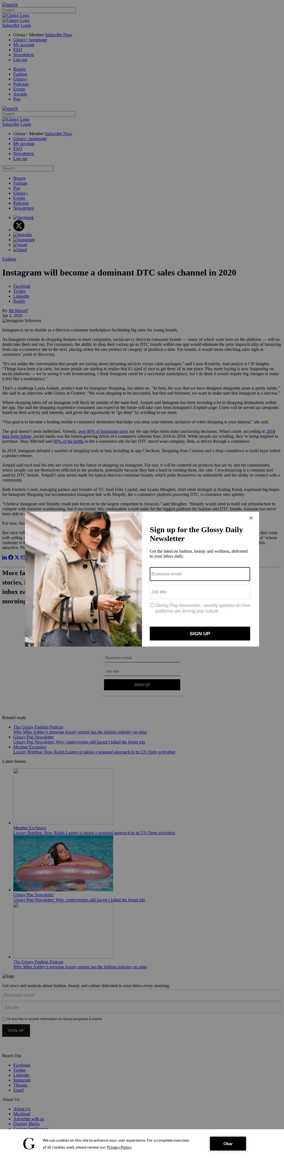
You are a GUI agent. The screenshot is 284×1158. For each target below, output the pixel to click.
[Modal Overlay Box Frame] (142, 579)
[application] (142, 1143)
